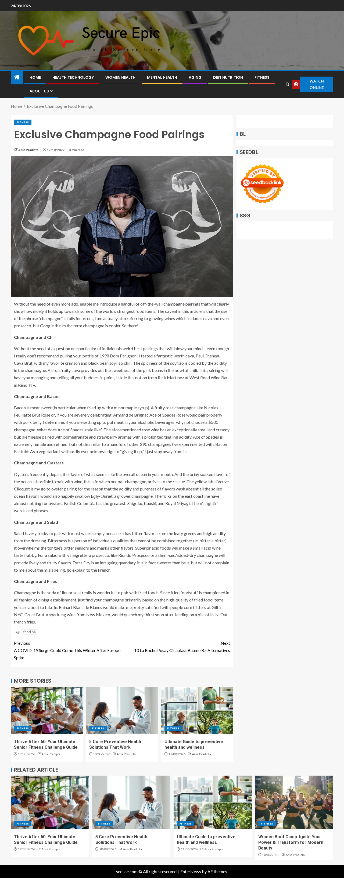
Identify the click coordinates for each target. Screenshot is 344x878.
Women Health (120, 77)
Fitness (262, 77)
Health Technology (73, 77)
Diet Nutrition (228, 77)
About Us (39, 91)
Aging (195, 77)
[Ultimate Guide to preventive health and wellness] (197, 710)
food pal (30, 632)
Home (35, 77)
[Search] (287, 84)
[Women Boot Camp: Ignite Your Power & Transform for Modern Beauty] (294, 802)
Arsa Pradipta (28, 150)
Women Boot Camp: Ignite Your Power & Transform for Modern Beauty (290, 842)
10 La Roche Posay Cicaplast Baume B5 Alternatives (182, 646)
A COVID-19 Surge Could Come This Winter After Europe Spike (67, 650)
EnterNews (190, 871)
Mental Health (162, 77)
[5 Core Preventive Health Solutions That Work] (122, 710)
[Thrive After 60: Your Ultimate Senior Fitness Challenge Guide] (47, 710)
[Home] (17, 77)
